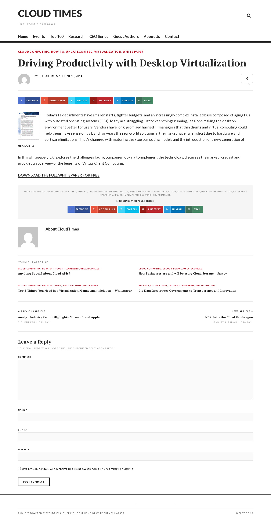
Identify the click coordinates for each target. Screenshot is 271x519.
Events (39, 36)
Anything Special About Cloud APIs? (44, 273)
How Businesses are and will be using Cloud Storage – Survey (183, 273)
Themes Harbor (114, 513)
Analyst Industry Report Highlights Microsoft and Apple (59, 317)
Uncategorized (79, 52)
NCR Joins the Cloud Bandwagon (229, 317)
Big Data (144, 286)
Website (23, 449)
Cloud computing (188, 191)
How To (57, 52)
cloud (172, 191)
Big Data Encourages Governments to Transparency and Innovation (187, 291)
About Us (152, 36)
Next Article (241, 311)
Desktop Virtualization (216, 191)
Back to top (243, 513)
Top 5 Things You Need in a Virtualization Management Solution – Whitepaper (75, 291)
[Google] (210, 15)
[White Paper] (239, 15)
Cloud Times (50, 13)
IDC (117, 195)
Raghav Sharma (224, 322)
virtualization (129, 195)
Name (22, 410)
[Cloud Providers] (220, 15)
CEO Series (98, 36)
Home (23, 36)
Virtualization (107, 52)
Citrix (163, 191)
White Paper (133, 52)
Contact (172, 36)
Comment (25, 357)
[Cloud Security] (229, 15)
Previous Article (33, 311)
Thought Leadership (66, 269)
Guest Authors (126, 36)
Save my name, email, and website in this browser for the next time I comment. (77, 469)
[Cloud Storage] (201, 15)
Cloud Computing (33, 52)
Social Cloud (158, 286)
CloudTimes (48, 76)
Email (23, 429)
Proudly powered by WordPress (39, 513)
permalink (164, 195)
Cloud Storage (172, 269)
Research (76, 36)
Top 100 (57, 36)
